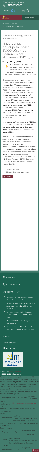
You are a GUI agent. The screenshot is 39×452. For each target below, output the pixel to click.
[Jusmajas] (13, 359)
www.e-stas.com (15, 372)
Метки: (9, 172)
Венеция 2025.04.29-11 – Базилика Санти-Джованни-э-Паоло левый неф (19, 314)
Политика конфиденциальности (25, 403)
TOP (36, 450)
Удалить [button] (18, 432)
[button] (28, 10)
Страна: (9, 169)
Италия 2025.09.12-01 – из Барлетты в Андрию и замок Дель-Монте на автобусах (20, 306)
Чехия (5, 342)
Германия (12, 342)
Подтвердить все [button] (8, 398)
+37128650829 (14, 5)
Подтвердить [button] (7, 417)
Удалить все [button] (22, 398)
